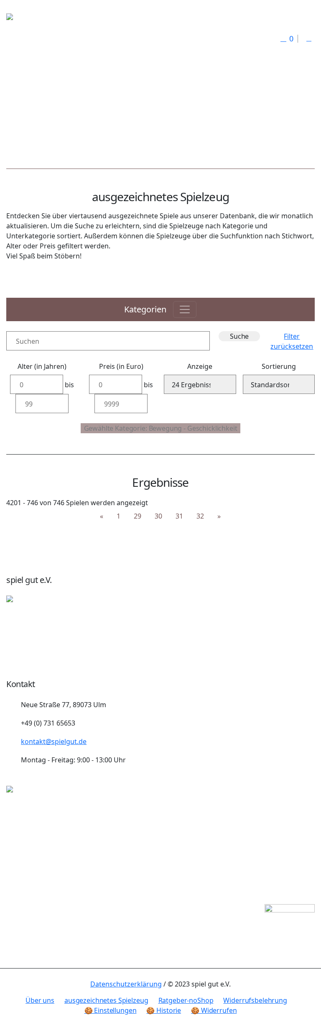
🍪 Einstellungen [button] (110, 1010)
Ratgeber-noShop (186, 1000)
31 (179, 516)
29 (137, 516)
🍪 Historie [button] (163, 1010)
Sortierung (279, 366)
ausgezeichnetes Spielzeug (106, 1000)
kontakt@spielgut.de (54, 741)
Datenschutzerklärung (126, 984)
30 (158, 516)
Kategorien (145, 309)
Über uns (39, 1000)
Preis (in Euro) (121, 366)
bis (69, 384)
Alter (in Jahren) (42, 366)
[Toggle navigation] (184, 309)
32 (200, 516)
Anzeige (199, 366)
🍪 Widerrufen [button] (214, 1010)
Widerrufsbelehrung (255, 1000)
